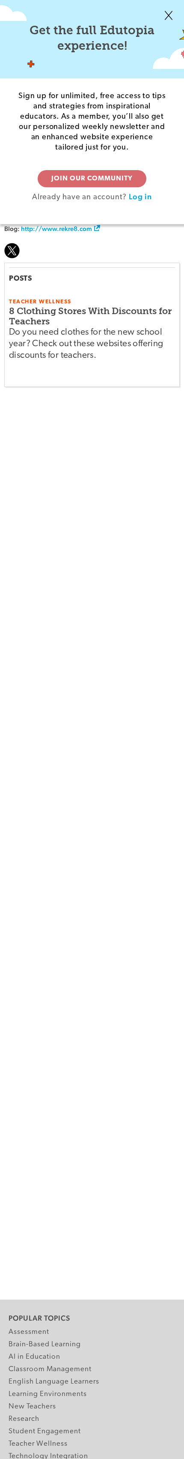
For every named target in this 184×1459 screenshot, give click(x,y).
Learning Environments (48, 1394)
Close (168, 15)
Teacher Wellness (38, 1443)
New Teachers (32, 1406)
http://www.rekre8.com (56, 228)
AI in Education (34, 1356)
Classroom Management (50, 1369)
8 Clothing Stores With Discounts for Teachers (90, 316)
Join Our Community (92, 178)
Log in (140, 196)
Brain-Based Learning (45, 1344)
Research (24, 1419)
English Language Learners (54, 1381)
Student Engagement (45, 1431)
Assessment (29, 1332)
